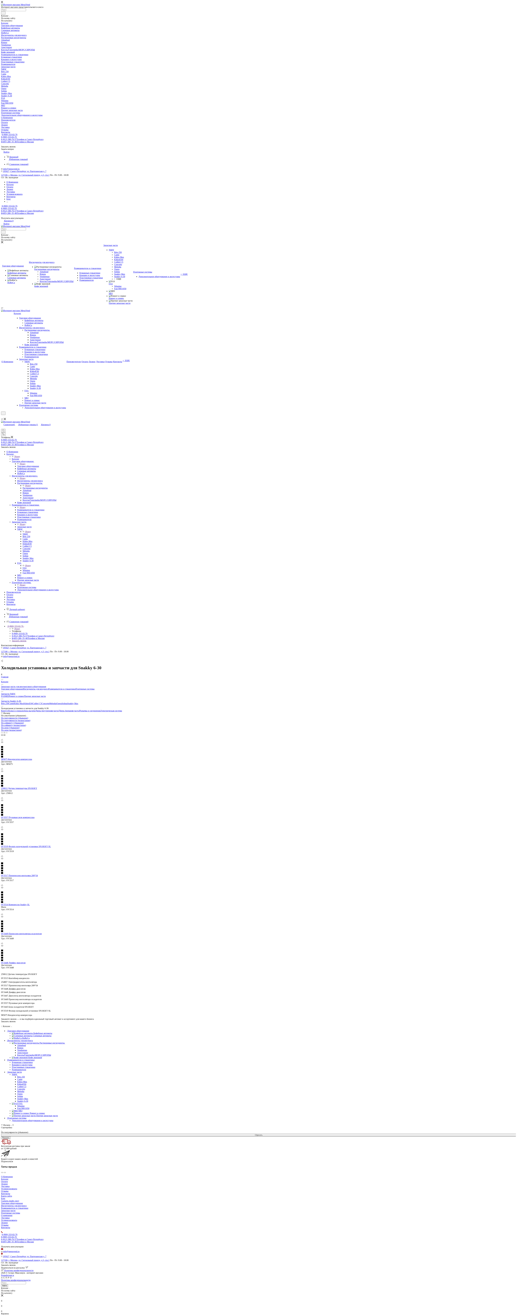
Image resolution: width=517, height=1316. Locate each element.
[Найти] (3, 13)
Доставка (5, 1186)
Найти (4, 1286)
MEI (7, 696)
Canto (11, 703)
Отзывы (4, 1191)
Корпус (4, 711)
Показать (6, 1138)
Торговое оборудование (28, 466)
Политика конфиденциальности (19, 1270)
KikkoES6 (28, 703)
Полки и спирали (16, 711)
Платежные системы (26, 587)
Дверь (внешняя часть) (69, 711)
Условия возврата (9, 1189)
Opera (59, 703)
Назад (17, 456)
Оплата (4, 1181)
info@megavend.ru (11, 169)
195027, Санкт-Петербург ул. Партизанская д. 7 (24, 171)
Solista (64, 703)
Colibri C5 (37, 703)
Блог (3, 1198)
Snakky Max (72, 703)
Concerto (45, 703)
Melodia (52, 703)
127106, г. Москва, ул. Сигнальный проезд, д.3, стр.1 (25, 175)
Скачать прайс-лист (10, 1201)
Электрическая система (111, 711)
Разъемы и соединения (90, 711)
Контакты (5, 1193)
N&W (25, 534)
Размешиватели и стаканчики (30, 510)
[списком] (4, 732)
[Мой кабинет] (2, 417)
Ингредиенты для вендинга (30, 481)
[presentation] (2, 1172)
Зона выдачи (29, 711)
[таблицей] (6, 732)
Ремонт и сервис (16, 696)
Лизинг (4, 1184)
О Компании (7, 1176)
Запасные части (24, 527)
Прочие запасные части (35, 696)
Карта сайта (6, 1196)
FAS (25, 568)
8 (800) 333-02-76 (9, 134)
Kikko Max (19, 703)
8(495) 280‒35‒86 (17, 142)
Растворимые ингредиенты (35, 488)
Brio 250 (5, 703)
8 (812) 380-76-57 (22, 139)
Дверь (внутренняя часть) (47, 711)
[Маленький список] (2, 735)
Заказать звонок (19, 641)
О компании (6, 1215)
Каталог (15, 459)
